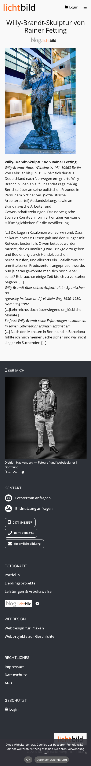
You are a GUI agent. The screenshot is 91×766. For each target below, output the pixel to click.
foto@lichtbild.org (27, 544)
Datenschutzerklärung (52, 759)
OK (28, 759)
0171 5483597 (22, 522)
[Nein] (86, 753)
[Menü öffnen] (85, 7)
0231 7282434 (23, 533)
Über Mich (12, 472)
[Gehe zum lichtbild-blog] (22, 603)
